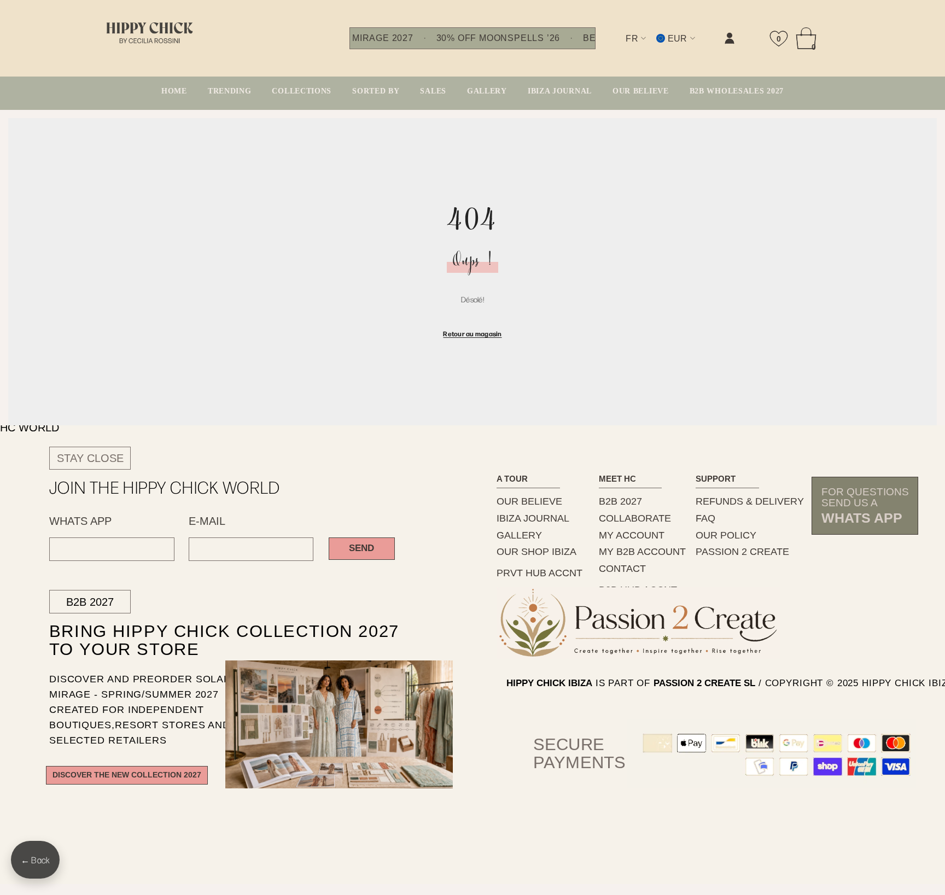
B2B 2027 (90, 602)
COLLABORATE (635, 518)
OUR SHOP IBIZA (536, 551)
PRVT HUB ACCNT (539, 573)
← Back (35, 860)
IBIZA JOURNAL (533, 518)
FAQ (705, 518)
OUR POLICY (726, 535)
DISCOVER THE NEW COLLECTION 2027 (126, 775)
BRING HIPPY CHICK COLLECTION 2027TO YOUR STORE (204, 640)
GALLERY (519, 535)
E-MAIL (207, 521)
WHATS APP (80, 521)
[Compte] (729, 38)
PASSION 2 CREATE (742, 551)
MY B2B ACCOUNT (642, 551)
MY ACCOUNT (631, 535)
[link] (619, 47)
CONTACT (622, 568)
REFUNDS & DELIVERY (750, 501)
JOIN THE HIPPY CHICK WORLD (165, 487)
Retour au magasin (472, 333)
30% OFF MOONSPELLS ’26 (498, 38)
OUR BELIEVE (529, 501)
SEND (361, 548)
